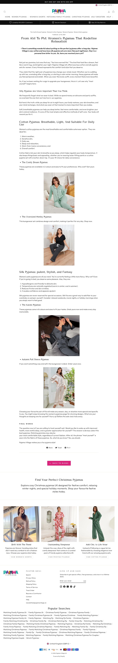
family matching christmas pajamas (37, 627)
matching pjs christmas (102, 624)
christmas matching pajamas (70, 632)
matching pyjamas (65, 624)
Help (109, 17)
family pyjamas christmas (64, 615)
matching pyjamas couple (13, 638)
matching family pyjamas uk (14, 612)
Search (28, 575)
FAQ (27, 600)
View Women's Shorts (21, 557)
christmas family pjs (38, 621)
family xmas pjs (75, 621)
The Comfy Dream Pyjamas (38, 32)
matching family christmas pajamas (41, 624)
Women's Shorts (37, 17)
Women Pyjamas (19, 17)
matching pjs (48, 618)
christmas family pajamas (13, 624)
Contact (29, 596)
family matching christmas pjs (15, 621)
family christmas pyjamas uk (40, 615)
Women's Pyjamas (68, 32)
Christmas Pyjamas (81, 17)
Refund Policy (31, 581)
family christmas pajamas (94, 632)
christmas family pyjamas (56, 612)
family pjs (30, 632)
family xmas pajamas (12, 627)
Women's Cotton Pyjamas (54, 32)
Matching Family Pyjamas (58, 17)
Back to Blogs (60, 463)
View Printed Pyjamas (59, 557)
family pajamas (35, 618)
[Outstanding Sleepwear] (59, 524)
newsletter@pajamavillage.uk (36, 603)
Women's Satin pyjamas (80, 32)
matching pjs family (63, 618)
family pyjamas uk (36, 612)
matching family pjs (80, 627)
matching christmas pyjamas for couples (82, 635)
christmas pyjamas (81, 618)
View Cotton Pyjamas (96, 557)
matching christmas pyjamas (15, 615)
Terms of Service (32, 587)
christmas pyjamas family (79, 612)
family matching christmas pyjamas (43, 629)
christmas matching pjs (57, 621)
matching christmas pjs (93, 621)
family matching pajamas (53, 635)
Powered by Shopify (59, 656)
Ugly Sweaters (98, 17)
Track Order (30, 590)
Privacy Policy (31, 578)
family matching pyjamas (87, 615)
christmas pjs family (82, 624)
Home (7, 17)
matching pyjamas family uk (14, 618)
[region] (59, 22)
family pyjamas (89, 629)
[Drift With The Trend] (21, 524)
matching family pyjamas (13, 635)
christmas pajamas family (70, 629)
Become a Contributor (34, 593)
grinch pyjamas (32, 638)
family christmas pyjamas (46, 632)
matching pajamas (33, 635)
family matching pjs (62, 627)
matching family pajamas (13, 632)
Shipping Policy (31, 584)
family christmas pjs (98, 627)
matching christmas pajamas (15, 629)
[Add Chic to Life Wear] (97, 524)
